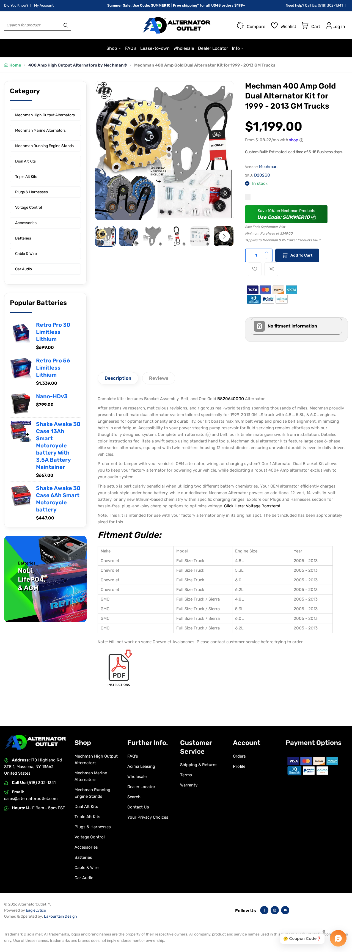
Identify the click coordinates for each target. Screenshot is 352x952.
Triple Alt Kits (26, 176)
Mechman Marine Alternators (40, 130)
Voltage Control (28, 207)
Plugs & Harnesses (31, 192)
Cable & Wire (26, 253)
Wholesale (137, 776)
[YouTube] (285, 910)
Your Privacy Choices (147, 817)
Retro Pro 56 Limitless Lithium (53, 367)
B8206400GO (230, 398)
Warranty (188, 785)
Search (134, 796)
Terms (186, 774)
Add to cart (301, 255)
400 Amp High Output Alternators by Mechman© (77, 65)
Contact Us (138, 807)
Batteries (23, 238)
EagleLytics (36, 910)
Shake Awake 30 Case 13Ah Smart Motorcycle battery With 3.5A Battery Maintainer (58, 445)
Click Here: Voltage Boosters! (252, 505)
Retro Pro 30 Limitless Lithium (53, 331)
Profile (239, 766)
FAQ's (132, 756)
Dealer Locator (141, 786)
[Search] (66, 25)
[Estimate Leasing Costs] (248, 197)
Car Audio (23, 269)
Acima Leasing (141, 766)
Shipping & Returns (199, 764)
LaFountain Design (60, 916)
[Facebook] (264, 910)
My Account (44, 5)
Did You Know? (16, 5)
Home (15, 65)
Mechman (268, 166)
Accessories (26, 223)
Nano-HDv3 (52, 396)
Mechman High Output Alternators (45, 115)
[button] (224, 236)
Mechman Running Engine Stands (44, 146)
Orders (239, 756)
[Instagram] (275, 910)
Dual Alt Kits (25, 161)
